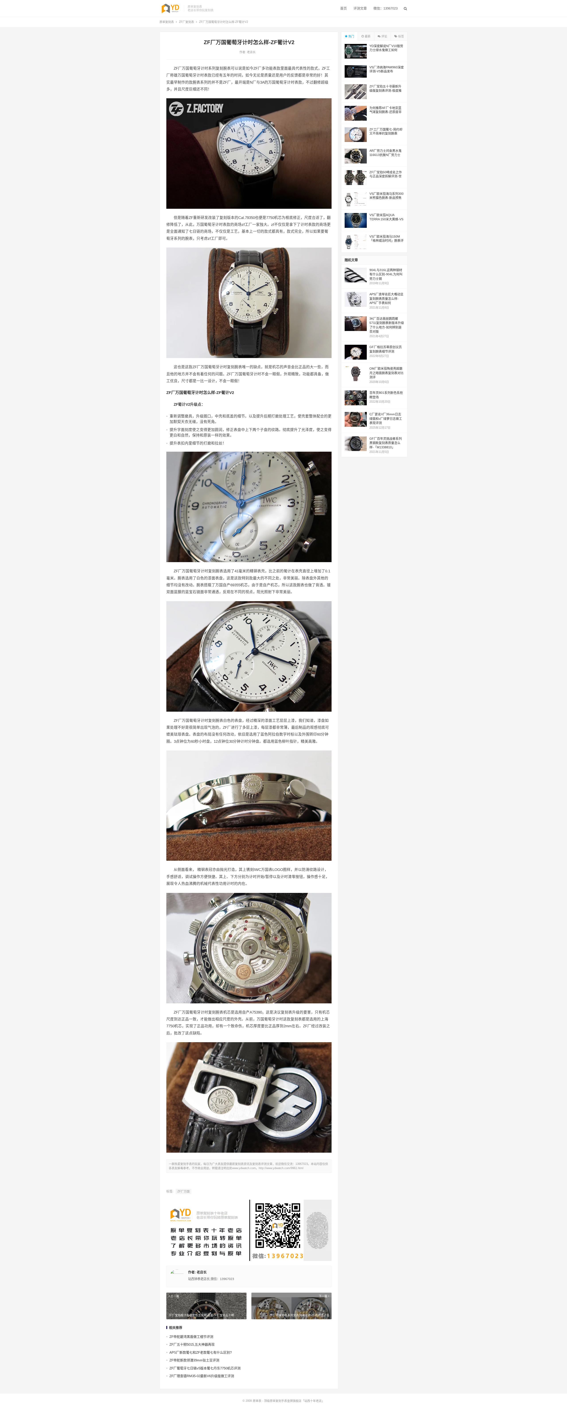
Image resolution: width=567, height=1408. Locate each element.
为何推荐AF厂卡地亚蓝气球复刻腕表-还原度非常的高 (385, 112)
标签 (400, 36)
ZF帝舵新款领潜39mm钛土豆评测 (194, 1360)
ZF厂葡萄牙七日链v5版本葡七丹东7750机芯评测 (205, 1368)
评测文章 (360, 8)
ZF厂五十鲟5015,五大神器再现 (192, 1344)
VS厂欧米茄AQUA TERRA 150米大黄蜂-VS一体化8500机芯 (386, 219)
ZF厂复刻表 (186, 22)
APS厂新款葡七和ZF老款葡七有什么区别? (200, 1352)
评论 (384, 36)
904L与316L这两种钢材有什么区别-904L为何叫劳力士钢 (385, 274)
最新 (367, 36)
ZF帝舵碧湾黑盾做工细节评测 (191, 1337)
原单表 (257, 1400)
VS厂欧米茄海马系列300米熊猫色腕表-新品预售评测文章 (386, 197)
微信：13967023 (385, 8)
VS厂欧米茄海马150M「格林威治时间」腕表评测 (386, 240)
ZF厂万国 (183, 1191)
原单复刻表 (166, 22)
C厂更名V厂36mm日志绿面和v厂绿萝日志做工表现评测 (385, 418)
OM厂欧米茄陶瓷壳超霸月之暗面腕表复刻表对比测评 (386, 373)
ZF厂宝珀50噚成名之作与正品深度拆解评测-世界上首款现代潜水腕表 (385, 176)
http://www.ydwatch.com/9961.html (281, 1168)
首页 (343, 8)
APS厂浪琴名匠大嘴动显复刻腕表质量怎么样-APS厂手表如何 (386, 298)
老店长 (251, 52)
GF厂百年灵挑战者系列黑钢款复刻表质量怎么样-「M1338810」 (385, 443)
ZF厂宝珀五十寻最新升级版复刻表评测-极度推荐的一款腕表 (385, 90)
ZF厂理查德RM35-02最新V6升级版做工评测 (201, 1376)
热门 (351, 36)
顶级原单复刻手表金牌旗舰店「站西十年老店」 (294, 1400)
